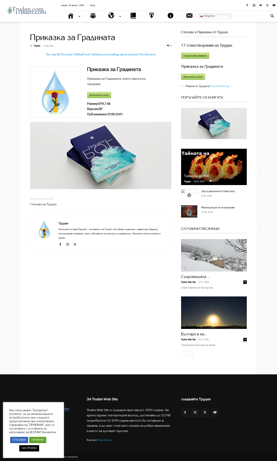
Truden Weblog (219, 86)
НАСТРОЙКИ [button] (29, 448)
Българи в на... (194, 334)
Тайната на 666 (196, 176)
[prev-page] (183, 354)
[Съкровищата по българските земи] (214, 255)
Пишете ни (105, 440)
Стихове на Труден (43, 204)
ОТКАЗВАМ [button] (19, 439)
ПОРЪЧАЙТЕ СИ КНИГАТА (202, 97)
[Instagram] (254, 5)
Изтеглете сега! (99, 95)
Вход (92, 5)
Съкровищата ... (195, 277)
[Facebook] (247, 5)
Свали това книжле (195, 55)
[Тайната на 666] (214, 167)
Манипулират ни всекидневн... (218, 207)
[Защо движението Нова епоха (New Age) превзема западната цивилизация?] (189, 195)
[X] (267, 5)
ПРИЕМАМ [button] (38, 439)
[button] (272, 16)
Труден (36, 46)
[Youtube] (274, 5)
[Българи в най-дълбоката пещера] (214, 312)
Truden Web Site (188, 282)
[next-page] (190, 354)
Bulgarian (209, 15)
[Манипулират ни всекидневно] (189, 211)
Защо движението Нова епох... (219, 191)
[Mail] (261, 5)
